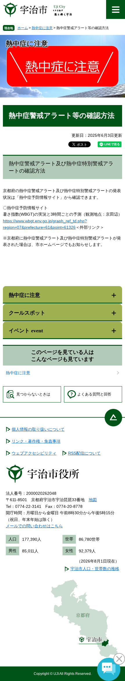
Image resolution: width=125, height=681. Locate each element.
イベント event (26, 331)
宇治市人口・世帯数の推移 (94, 568)
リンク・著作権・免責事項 (36, 441)
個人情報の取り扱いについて (38, 429)
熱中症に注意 (42, 28)
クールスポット (27, 313)
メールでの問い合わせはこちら (34, 526)
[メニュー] (115, 9)
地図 (93, 499)
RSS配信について (84, 453)
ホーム (22, 28)
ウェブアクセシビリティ (34, 453)
